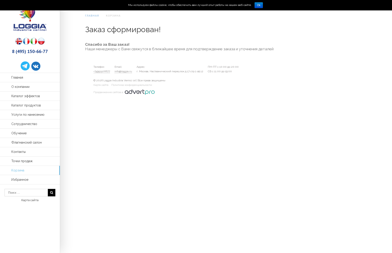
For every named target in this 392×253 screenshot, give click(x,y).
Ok (258, 5)
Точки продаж (22, 161)
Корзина (17, 170)
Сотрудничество (24, 124)
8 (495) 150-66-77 (30, 51)
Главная (17, 77)
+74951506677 (101, 71)
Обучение (19, 133)
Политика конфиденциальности (131, 85)
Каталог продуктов (26, 105)
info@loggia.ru (123, 71)
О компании (20, 87)
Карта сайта (30, 200)
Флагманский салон (26, 142)
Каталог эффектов (25, 96)
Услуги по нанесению (27, 114)
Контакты (18, 152)
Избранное (19, 179)
